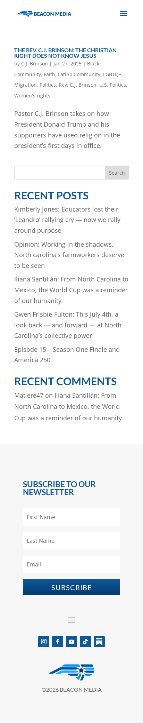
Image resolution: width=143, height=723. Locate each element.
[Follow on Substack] (99, 641)
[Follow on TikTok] (85, 641)
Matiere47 (28, 395)
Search (117, 172)
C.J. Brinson (34, 63)
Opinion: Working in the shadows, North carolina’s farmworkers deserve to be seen (69, 255)
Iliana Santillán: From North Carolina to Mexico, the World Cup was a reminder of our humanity (71, 289)
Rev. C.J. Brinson (77, 84)
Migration (25, 84)
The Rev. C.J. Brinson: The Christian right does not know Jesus (65, 53)
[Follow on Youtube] (71, 641)
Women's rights (32, 95)
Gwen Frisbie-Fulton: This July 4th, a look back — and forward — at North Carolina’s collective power (67, 325)
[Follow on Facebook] (57, 641)
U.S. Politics (112, 84)
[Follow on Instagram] (43, 641)
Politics (48, 84)
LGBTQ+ (112, 74)
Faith (49, 74)
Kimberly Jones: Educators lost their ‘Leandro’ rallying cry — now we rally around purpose (67, 220)
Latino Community (79, 74)
